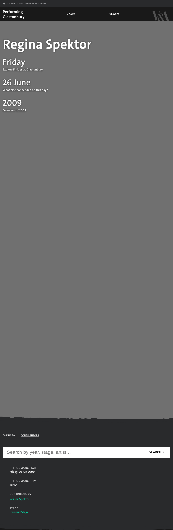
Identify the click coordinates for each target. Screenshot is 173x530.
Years (71, 14)
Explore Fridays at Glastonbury (23, 69)
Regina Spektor (19, 499)
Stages (114, 14)
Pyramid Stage (19, 512)
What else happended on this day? (25, 90)
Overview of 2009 (14, 110)
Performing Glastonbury (13, 14)
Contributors (30, 435)
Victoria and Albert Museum (27, 3)
